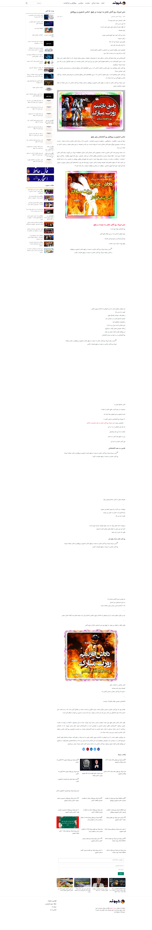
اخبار (102, 3)
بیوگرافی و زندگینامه (70, 3)
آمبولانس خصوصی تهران (37, 35)
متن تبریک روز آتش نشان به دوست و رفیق (109, 224)
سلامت (87, 3)
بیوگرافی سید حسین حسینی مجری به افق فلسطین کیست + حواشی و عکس (35, 217)
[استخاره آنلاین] (40, 181)
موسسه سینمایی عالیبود (37, 87)
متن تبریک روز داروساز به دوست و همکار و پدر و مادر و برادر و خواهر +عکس (35, 250)
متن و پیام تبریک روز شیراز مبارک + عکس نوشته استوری (69, 832)
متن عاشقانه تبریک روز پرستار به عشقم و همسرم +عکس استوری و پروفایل (116, 811)
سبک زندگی (95, 3)
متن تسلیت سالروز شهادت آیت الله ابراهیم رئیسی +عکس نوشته (92, 774)
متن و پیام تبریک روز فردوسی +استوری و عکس (67, 791)
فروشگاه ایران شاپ (38, 28)
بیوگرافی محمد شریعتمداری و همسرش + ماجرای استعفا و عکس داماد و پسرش (35, 237)
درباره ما (54, 907)
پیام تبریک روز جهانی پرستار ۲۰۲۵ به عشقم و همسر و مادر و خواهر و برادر (92, 830)
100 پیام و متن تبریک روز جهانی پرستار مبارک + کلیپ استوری (115, 830)
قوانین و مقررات (52, 901)
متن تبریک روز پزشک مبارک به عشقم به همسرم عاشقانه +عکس (93, 811)
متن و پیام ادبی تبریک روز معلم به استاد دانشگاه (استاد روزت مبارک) (116, 851)
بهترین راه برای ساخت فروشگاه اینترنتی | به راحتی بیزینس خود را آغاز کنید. (35, 49)
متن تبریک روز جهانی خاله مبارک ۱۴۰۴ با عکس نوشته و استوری (115, 773)
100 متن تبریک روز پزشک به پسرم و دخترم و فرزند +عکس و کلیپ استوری (68, 811)
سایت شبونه (113, 908)
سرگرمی (80, 3)
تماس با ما (53, 910)
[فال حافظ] (40, 174)
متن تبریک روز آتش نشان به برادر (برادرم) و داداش (101, 423)
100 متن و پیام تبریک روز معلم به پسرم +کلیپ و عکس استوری (92, 851)
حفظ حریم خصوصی (50, 904)
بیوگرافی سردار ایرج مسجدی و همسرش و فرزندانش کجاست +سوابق (36, 243)
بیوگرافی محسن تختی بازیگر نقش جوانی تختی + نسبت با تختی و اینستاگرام (35, 191)
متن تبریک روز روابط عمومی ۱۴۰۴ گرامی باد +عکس (68, 773)
